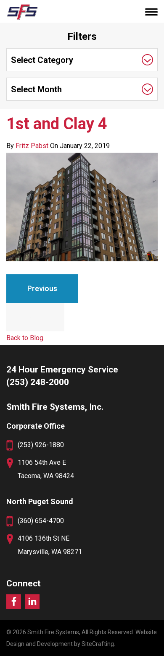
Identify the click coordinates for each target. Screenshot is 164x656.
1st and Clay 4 (56, 124)
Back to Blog (24, 338)
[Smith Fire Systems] (22, 12)
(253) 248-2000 (37, 382)
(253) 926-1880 (41, 445)
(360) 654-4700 (41, 521)
